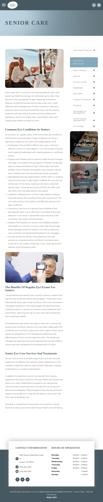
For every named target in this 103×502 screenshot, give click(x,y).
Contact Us (84, 182)
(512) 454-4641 (25, 467)
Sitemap (89, 492)
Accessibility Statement (63, 492)
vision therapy (79, 70)
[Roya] (51, 497)
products (77, 105)
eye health (78, 94)
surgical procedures (82, 99)
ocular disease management (79, 119)
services (76, 76)
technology (78, 126)
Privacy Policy (79, 492)
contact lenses (80, 82)
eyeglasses (78, 88)
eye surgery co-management (80, 112)
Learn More (84, 150)
